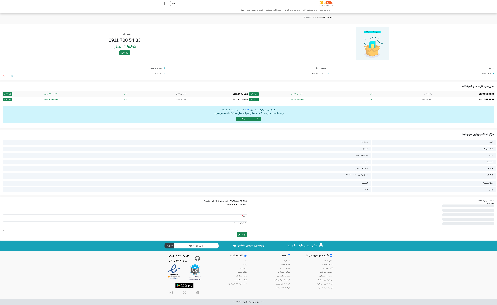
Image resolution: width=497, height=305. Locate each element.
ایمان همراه (321, 17)
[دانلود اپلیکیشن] (184, 285)
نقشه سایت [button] (238, 256)
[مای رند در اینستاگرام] (171, 292)
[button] (11, 76)
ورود (167, 3)
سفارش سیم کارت (284, 272)
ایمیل (244, 216)
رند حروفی (286, 260)
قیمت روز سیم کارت (325, 276)
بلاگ (242, 10)
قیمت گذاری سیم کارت (273, 10)
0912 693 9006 (179, 256)
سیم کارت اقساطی (283, 276)
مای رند (329, 17)
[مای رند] (326, 3)
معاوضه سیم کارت (326, 272)
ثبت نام (174, 3)
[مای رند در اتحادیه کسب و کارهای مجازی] (195, 272)
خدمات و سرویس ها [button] (319, 256)
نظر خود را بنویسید (240, 223)
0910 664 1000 (178, 261)
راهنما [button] (285, 256)
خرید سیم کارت (325, 10)
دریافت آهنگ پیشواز (283, 287)
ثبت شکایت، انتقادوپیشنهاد (237, 284)
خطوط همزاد (285, 264)
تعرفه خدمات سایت (240, 280)
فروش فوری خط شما (325, 280)
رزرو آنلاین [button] (125, 52)
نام (246, 209)
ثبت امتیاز (243, 204)
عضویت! (169, 245)
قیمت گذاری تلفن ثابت (255, 10)
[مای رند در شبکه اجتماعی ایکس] (184, 292)
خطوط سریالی (285, 268)
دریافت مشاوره (327, 264)
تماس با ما (243, 268)
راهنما (245, 264)
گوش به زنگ (328, 260)
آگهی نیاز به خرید (326, 268)
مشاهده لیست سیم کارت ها (248, 119)
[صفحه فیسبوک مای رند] (197, 292)
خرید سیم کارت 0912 (310, 10)
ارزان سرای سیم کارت (325, 287)
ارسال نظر (242, 234)
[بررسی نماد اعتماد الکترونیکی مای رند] (174, 272)
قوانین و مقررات (241, 276)
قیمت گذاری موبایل (283, 284)
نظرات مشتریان (242, 272)
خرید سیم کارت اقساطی (292, 10)
